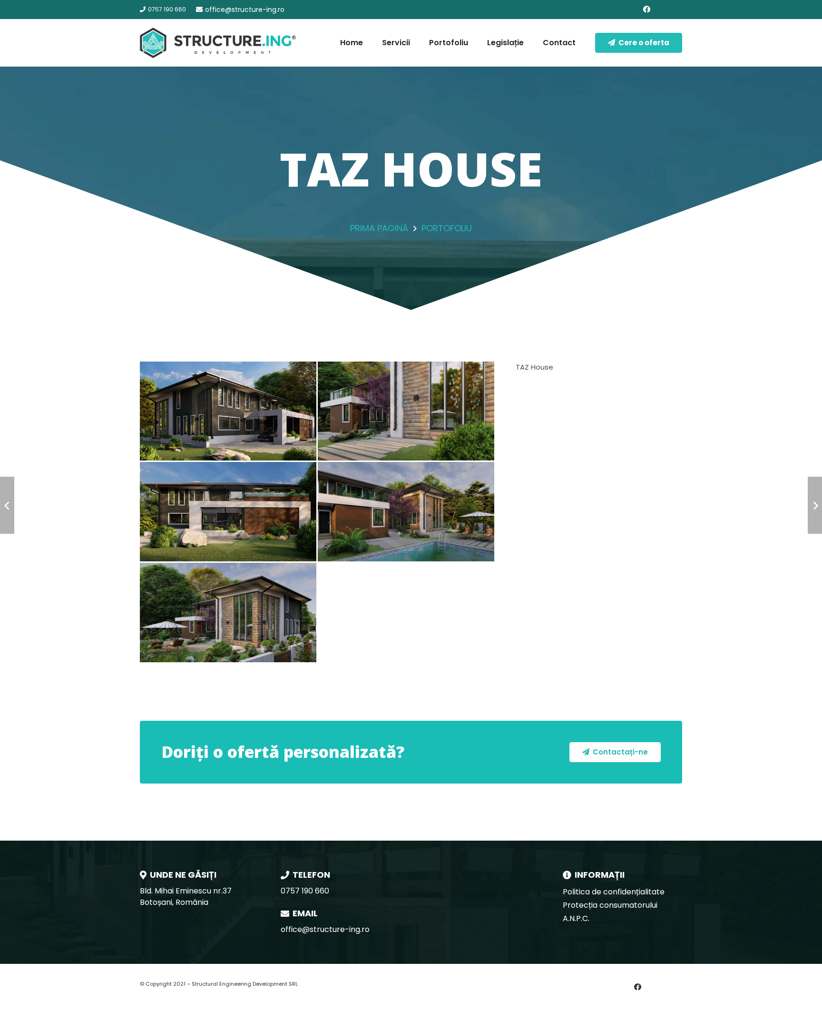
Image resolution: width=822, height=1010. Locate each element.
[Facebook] (646, 9)
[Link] (218, 43)
